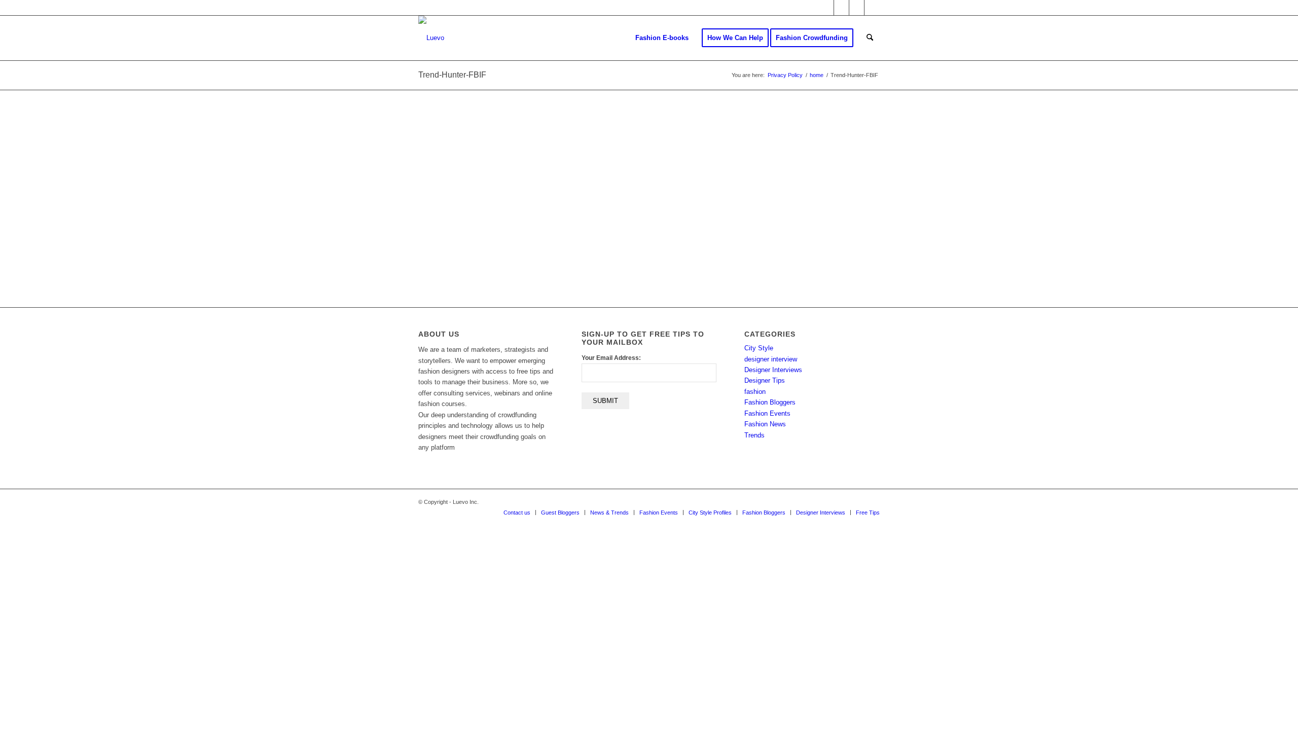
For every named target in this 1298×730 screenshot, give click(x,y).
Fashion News (765, 424)
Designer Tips (764, 380)
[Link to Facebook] (841, 7)
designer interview (770, 359)
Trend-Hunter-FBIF (452, 74)
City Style (758, 348)
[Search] (870, 38)
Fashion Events (767, 413)
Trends (754, 435)
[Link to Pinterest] (872, 7)
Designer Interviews (773, 370)
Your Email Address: (611, 357)
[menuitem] (662, 38)
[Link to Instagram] (856, 7)
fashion (755, 391)
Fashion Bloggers (770, 402)
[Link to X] (826, 7)
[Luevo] (431, 38)
